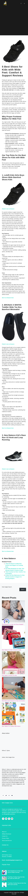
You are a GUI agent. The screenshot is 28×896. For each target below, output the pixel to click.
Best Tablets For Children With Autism (11, 726)
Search (22, 589)
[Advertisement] (14, 21)
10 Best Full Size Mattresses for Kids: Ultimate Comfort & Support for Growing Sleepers (15, 577)
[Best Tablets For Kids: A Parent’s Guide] (13, 637)
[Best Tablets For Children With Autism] (13, 714)
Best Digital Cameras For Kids (9, 675)
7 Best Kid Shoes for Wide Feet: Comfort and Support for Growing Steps (14, 565)
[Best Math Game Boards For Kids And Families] (13, 688)
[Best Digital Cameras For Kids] (13, 663)
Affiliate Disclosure (6, 834)
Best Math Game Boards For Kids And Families (13, 700)
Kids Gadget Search (7, 587)
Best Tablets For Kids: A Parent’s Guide (11, 650)
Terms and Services (7, 840)
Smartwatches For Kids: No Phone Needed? (12, 624)
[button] (21, 3)
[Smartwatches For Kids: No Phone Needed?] (13, 612)
